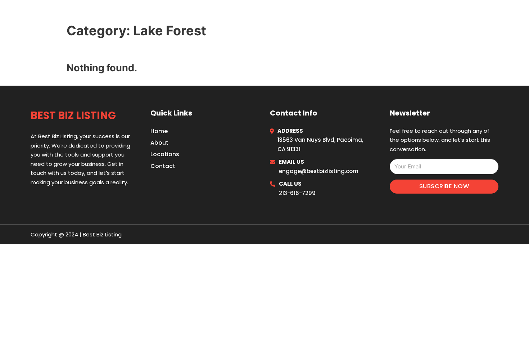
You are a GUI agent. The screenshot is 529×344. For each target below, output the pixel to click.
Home (410, 15)
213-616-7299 (297, 193)
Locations (444, 15)
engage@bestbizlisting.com (318, 171)
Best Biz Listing (78, 15)
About (159, 143)
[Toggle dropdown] (495, 15)
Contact (162, 166)
